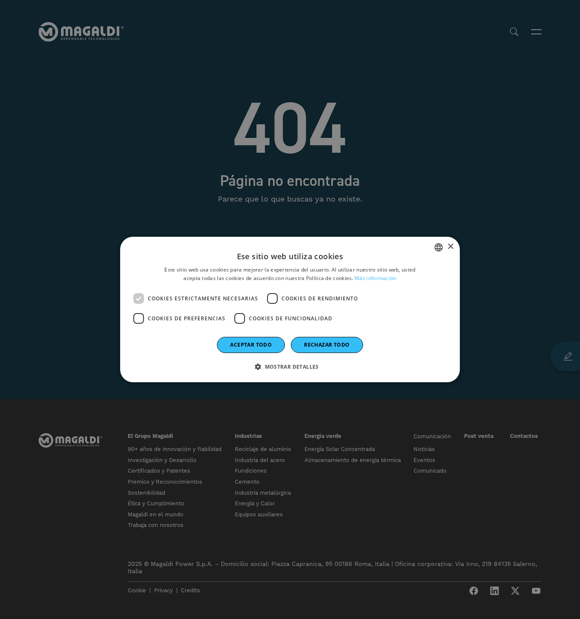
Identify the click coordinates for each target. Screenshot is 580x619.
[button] (290, 366)
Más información (376, 278)
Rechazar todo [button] (326, 344)
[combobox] (438, 247)
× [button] (450, 247)
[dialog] (290, 310)
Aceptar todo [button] (251, 344)
